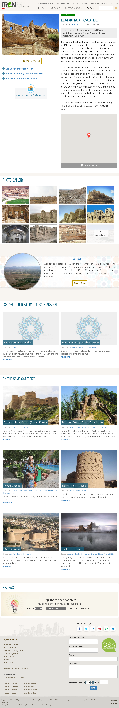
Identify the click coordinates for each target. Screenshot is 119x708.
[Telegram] (113, 628)
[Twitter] (86, 628)
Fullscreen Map (91, 165)
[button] (89, 135)
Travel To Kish (28, 687)
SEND (93, 688)
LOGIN (43, 8)
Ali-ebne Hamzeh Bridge (18, 342)
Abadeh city (77, 24)
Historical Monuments (29, 490)
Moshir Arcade (12, 485)
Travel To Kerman (29, 690)
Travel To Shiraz (10, 684)
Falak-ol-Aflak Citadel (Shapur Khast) (25, 422)
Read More (80, 283)
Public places (101, 427)
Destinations (10, 647)
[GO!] (116, 8)
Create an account (56, 608)
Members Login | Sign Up (16, 668)
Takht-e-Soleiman (72, 548)
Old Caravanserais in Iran (19, 68)
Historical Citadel (96, 554)
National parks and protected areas (82, 347)
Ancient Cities (109, 554)
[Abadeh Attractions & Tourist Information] (24, 271)
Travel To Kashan (29, 693)
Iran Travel (64, 700)
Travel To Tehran (29, 684)
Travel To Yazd (10, 693)
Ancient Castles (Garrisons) (20, 427)
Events (7, 659)
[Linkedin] (92, 628)
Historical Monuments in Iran (21, 78)
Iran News (9, 662)
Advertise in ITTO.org (14, 677)
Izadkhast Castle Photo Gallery (30, 95)
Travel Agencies (11, 653)
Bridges (13, 347)
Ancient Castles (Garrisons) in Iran (24, 73)
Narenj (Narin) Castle (74, 485)
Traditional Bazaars (46, 490)
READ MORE (7, 360)
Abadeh (80, 259)
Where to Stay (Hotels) (15, 650)
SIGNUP (57, 8)
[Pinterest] (99, 628)
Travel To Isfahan (11, 687)
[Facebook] (79, 628)
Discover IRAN (11, 644)
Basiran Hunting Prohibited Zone (80, 342)
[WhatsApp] (106, 628)
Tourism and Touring (77, 700)
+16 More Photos (30, 60)
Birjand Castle (12, 548)
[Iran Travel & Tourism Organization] (15, 5)
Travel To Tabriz (10, 690)
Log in (38, 608)
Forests (93, 427)
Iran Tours (9, 656)
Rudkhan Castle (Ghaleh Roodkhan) (82, 422)
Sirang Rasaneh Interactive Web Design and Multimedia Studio (45, 705)
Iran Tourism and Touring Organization (34, 700)
